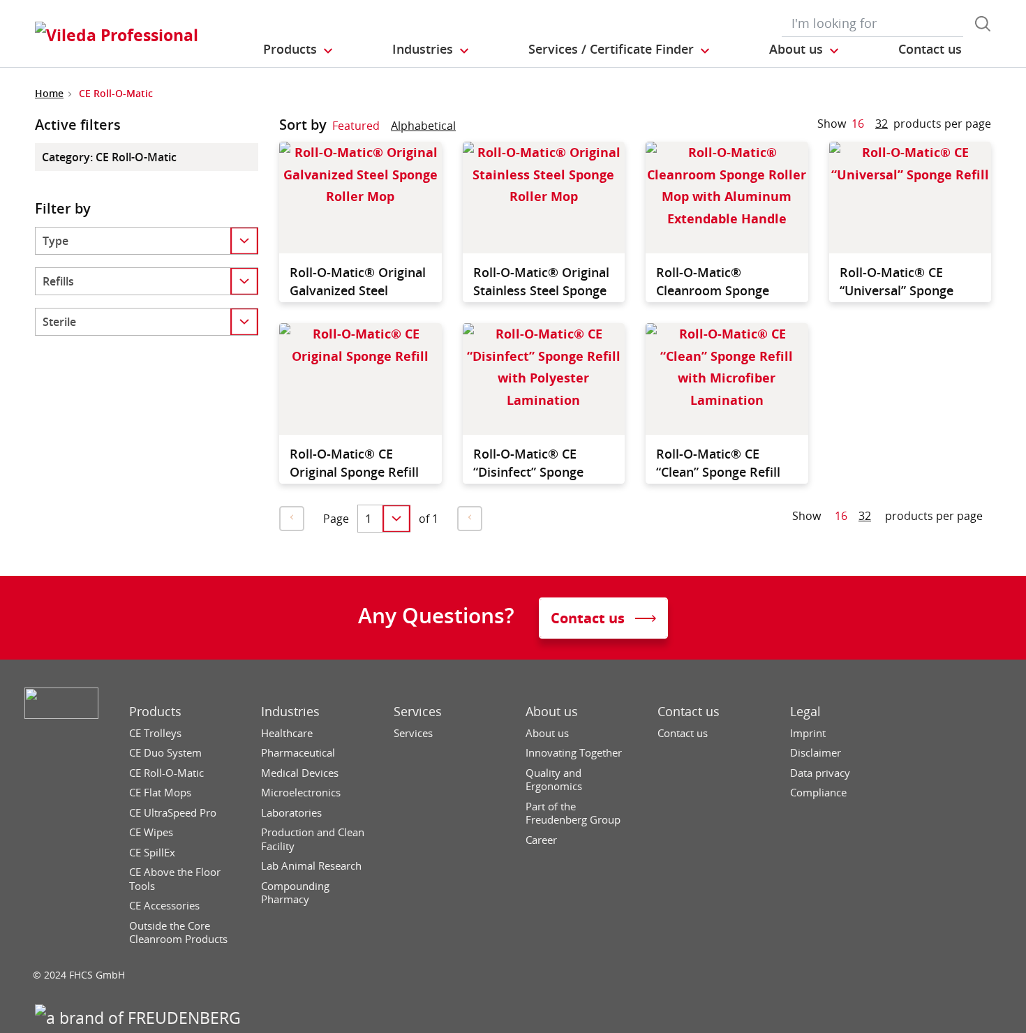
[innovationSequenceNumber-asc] (467, 128)
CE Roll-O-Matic (166, 773)
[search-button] (983, 24)
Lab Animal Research (311, 865)
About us (552, 712)
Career (541, 840)
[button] (298, 49)
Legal (805, 712)
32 (881, 123)
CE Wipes (151, 832)
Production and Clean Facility (312, 839)
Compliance (818, 792)
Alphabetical (423, 125)
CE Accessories (164, 905)
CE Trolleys (155, 733)
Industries (290, 712)
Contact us (688, 712)
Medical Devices (300, 773)
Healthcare (287, 733)
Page (336, 518)
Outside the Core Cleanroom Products (178, 932)
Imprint (808, 733)
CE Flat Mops (160, 792)
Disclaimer (815, 752)
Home (49, 93)
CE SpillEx (152, 852)
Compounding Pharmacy (295, 893)
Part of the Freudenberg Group (573, 813)
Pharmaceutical (298, 752)
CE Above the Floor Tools (175, 879)
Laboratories (291, 812)
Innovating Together (574, 752)
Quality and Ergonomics (554, 780)
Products (155, 712)
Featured (356, 125)
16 (858, 123)
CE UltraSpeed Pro (172, 812)
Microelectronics (301, 792)
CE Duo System (165, 752)
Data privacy (820, 773)
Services (418, 712)
